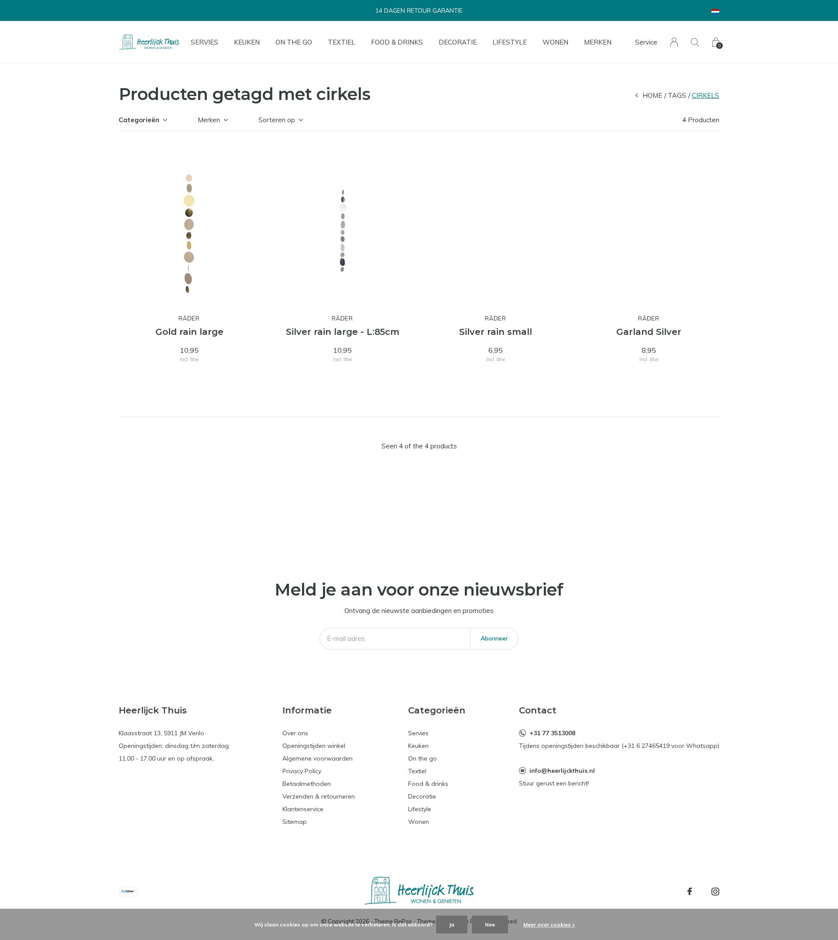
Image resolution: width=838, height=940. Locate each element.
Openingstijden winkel (313, 746)
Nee (490, 924)
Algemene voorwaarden (317, 758)
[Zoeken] (695, 42)
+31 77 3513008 (552, 733)
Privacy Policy (301, 771)
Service (646, 42)
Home (652, 95)
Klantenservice (302, 809)
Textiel (341, 42)
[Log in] (674, 42)
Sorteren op (276, 120)
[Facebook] (689, 891)
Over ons (295, 733)
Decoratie (458, 42)
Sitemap (294, 822)
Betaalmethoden (306, 784)
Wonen (555, 42)
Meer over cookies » (549, 924)
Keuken (247, 42)
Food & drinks (397, 42)
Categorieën (139, 120)
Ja (451, 924)
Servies (204, 42)
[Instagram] (715, 891)
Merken (597, 42)
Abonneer (494, 638)
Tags (677, 95)
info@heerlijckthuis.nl (562, 771)
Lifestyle (509, 42)
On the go (293, 42)
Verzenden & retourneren (318, 796)
